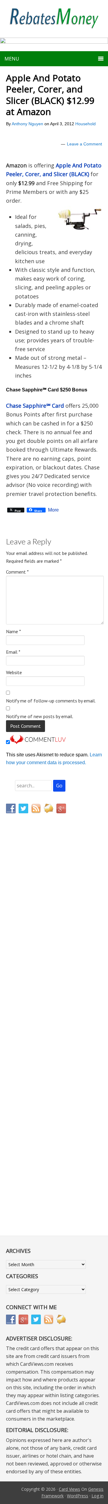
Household (85, 123)
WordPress (77, 1496)
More (53, 510)
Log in (98, 1496)
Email (13, 652)
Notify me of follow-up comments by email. (51, 701)
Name (13, 631)
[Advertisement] (34, 944)
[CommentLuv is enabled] (38, 742)
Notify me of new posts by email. (39, 716)
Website (14, 672)
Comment (17, 572)
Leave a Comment (84, 144)
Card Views (69, 1489)
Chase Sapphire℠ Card (35, 405)
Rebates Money (54, 19)
